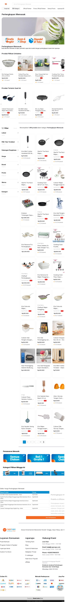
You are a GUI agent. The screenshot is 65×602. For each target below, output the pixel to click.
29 (40, 442)
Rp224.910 (35, 508)
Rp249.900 (35, 504)
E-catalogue (29, 555)
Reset (15, 128)
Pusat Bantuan (4, 542)
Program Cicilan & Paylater (8, 545)
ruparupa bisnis (5, 548)
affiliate (27, 562)
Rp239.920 (35, 497)
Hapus (3, 135)
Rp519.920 (35, 500)
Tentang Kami (29, 542)
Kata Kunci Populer (31, 559)
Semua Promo (51, 8)
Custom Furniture (5, 552)
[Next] (43, 442)
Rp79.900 (34, 494)
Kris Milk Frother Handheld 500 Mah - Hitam (11, 494)
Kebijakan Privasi (30, 552)
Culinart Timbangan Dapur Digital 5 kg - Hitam (11, 508)
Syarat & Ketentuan (31, 548)
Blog (26, 545)
